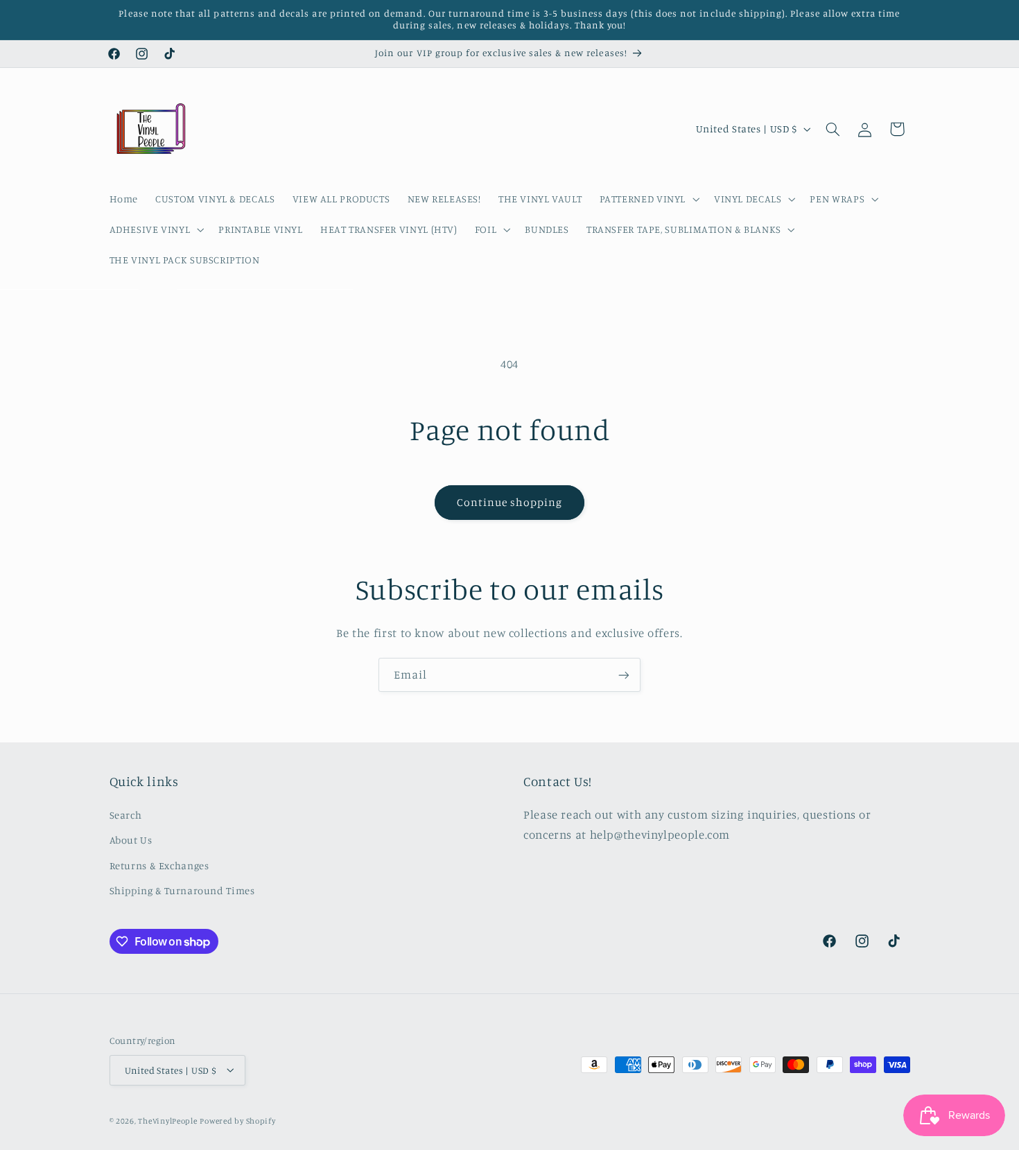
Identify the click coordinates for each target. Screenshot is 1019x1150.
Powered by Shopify (237, 1120)
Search (126, 814)
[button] (648, 199)
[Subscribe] (624, 675)
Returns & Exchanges (159, 865)
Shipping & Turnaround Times (182, 890)
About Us (131, 840)
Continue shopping (510, 502)
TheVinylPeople (167, 1120)
